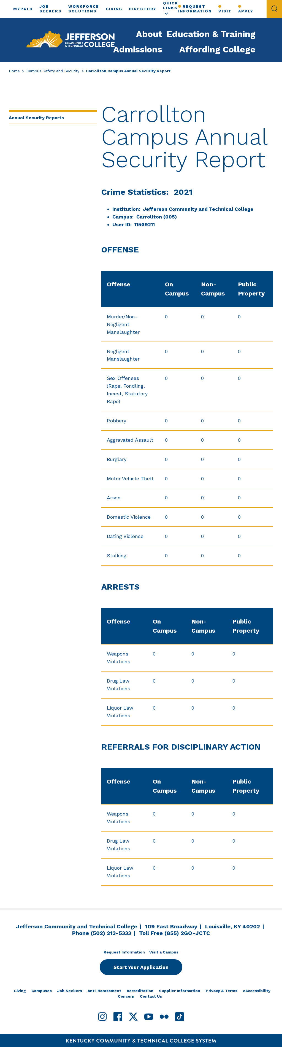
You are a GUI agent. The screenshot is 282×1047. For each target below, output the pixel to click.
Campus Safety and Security (52, 71)
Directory (142, 9)
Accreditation (140, 991)
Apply (245, 11)
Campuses (41, 991)
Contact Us (151, 996)
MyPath (23, 9)
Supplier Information (179, 991)
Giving (114, 9)
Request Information (195, 8)
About (149, 34)
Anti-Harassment (104, 991)
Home (14, 71)
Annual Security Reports (36, 117)
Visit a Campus (163, 952)
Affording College (217, 49)
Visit (225, 11)
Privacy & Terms (221, 991)
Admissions (137, 49)
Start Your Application (141, 967)
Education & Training (211, 34)
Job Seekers (69, 991)
